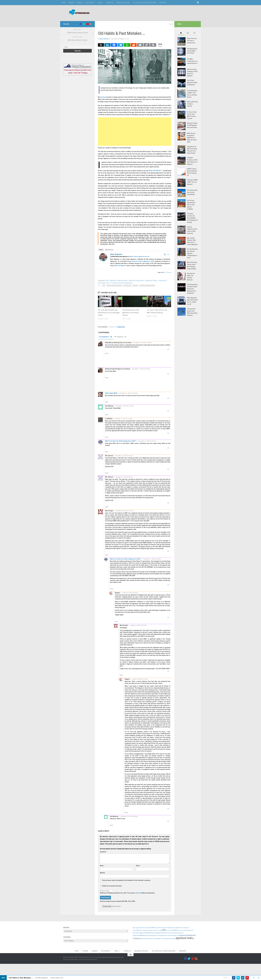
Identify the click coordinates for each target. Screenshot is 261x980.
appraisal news (127, 285)
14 (172, 24)
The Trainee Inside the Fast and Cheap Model (192, 192)
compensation (175, 935)
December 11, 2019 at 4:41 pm (124, 455)
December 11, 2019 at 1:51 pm (147, 441)
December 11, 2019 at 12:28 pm (124, 418)
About (100, 2)
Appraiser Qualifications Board (148, 938)
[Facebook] (114, 45)
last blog (103, 97)
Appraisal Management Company (149, 933)
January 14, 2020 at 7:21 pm (140, 679)
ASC (194, 938)
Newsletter (162, 2)
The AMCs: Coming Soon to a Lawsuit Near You (192, 61)
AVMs (161, 933)
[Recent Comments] (187, 33)
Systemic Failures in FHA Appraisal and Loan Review (192, 125)
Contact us (110, 2)
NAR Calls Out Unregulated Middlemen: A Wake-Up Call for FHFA (192, 137)
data (138, 930)
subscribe (138, 893)
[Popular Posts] (180, 33)
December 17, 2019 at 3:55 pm (152, 559)
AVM (175, 930)
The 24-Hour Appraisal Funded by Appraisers (192, 82)
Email (138, 865)
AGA (107, 280)
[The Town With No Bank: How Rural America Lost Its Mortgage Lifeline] (110, 301)
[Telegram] (120, 45)
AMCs (153, 928)
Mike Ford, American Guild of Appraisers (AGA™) (120, 441)
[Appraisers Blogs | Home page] (78, 12)
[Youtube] (87, 24)
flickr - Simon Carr (167, 272)
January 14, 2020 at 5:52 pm (130, 593)
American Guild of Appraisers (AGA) (143, 261)
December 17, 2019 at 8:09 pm (129, 816)
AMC (164, 930)
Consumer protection (182, 930)
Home (63, 2)
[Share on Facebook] (233, 977)
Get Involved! (89, 2)
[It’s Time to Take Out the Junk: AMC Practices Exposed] (159, 301)
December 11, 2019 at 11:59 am (128, 393)
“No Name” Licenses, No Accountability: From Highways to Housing (192, 218)
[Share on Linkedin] (242, 977)
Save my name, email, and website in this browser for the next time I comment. (126, 880)
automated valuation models (154, 930)
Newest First (113, 327)
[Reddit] (133, 45)
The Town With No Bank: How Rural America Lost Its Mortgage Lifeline (109, 312)
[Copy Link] (147, 45)
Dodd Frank (162, 938)
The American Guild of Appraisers (122, 283)
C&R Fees (135, 285)
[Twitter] (168, 254)
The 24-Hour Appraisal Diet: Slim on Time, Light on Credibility (191, 205)
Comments (106, 337)
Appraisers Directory (123, 2)
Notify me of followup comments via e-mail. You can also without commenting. (127, 893)
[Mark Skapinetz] (103, 261)
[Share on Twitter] (238, 977)
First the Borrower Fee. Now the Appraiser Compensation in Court (192, 253)
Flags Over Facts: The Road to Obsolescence (192, 41)
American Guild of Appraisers (114, 285)
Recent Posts (109, 249)
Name (102, 865)
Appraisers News (151, 280)
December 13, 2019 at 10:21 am (125, 511)
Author (101, 249)
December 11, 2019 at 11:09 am (141, 369)
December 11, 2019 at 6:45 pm (124, 477)
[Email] (140, 45)
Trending (71, 2)
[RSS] (90, 24)
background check (156, 935)
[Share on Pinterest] (247, 977)
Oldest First (121, 327)
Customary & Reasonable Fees (147, 285)
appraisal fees (147, 935)
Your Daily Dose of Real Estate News (144, 2)
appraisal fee (139, 927)
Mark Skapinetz (105, 39)
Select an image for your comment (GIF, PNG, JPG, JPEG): (117, 901)
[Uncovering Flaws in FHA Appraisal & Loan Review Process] (134, 301)
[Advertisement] (161, 12)
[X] (101, 45)
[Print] (153, 45)
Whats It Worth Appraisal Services (139, 256)
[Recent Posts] (194, 33)
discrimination (170, 930)
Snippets (80, 2)
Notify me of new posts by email (112, 886)
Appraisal (113, 280)
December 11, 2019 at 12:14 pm (125, 406)
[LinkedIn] (107, 45)
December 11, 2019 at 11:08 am (142, 342)
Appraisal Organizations (136, 280)
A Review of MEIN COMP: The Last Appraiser (192, 182)
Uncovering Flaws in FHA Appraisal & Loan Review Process (130, 312)
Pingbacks (121, 337)
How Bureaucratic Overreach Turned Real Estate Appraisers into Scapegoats (192, 289)
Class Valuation (147, 927)
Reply (106, 353)
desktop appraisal (171, 938)
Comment (103, 852)
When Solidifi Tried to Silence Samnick (192, 104)
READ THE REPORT (155, 171)
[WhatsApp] (127, 45)
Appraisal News (122, 280)
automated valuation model (162, 927)
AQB (158, 938)
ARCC (137, 933)
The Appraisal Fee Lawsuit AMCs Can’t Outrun (192, 51)
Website (102, 873)
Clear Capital (143, 930)
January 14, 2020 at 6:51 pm (138, 625)
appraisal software (166, 935)
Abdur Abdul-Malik (111, 393)
